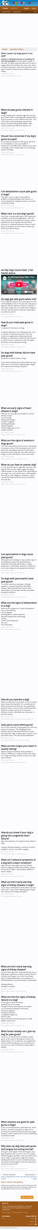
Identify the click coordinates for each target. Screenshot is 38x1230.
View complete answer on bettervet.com (13, 347)
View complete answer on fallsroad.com (13, 484)
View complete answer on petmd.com (12, 154)
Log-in (33, 1218)
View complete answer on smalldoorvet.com (14, 854)
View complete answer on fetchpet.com (13, 130)
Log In (34, 8)
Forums (5, 8)
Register (26, 8)
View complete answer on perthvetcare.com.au (15, 740)
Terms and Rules (17, 1212)
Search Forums (6, 12)
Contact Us (31, 1224)
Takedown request (8, 74)
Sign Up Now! (27, 1197)
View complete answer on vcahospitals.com (14, 459)
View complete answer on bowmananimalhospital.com (17, 719)
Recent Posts (16, 12)
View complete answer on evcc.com (11, 76)
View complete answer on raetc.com (12, 371)
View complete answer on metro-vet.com (13, 597)
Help (25, 1212)
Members (14, 8)
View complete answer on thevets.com (12, 208)
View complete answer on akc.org (11, 629)
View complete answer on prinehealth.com (13, 991)
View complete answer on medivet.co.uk (13, 435)
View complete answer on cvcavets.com (13, 876)
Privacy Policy (6, 1212)
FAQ (3, 1218)
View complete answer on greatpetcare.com (14, 1169)
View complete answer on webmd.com (12, 1025)
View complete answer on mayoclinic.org (13, 762)
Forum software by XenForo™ (9, 1227)
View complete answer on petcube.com (13, 573)
